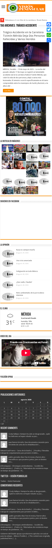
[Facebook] (48, 24)
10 (4, 412)
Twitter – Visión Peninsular (14, 476)
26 (19, 418)
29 (40, 418)
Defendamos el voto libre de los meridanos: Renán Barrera (26, 20)
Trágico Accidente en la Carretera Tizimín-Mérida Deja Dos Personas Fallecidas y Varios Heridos (24, 36)
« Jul (2, 424)
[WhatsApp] (48, 35)
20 (26, 415)
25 (11, 418)
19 (19, 415)
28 (33, 418)
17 (4, 415)
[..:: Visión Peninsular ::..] (26, 7)
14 (33, 412)
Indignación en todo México (27, 271)
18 (11, 415)
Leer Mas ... (8, 91)
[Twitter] (48, 29)
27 (26, 418)
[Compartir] (48, 40)
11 (11, 412)
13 (26, 412)
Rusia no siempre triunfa (25, 250)
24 (4, 418)
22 (40, 415)
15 (40, 412)
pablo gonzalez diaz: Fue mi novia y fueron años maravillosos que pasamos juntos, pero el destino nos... (28, 459)
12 (19, 412)
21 (33, 415)
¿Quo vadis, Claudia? (24, 282)
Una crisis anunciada (24, 261)
